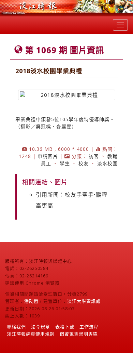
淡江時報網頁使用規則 (31, 334)
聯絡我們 (16, 327)
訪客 (94, 156)
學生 (65, 163)
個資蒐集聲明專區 (79, 334)
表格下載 (64, 327)
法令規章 (40, 327)
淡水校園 (107, 163)
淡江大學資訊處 (84, 301)
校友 (83, 163)
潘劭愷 (31, 301)
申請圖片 (48, 156)
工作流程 (89, 327)
